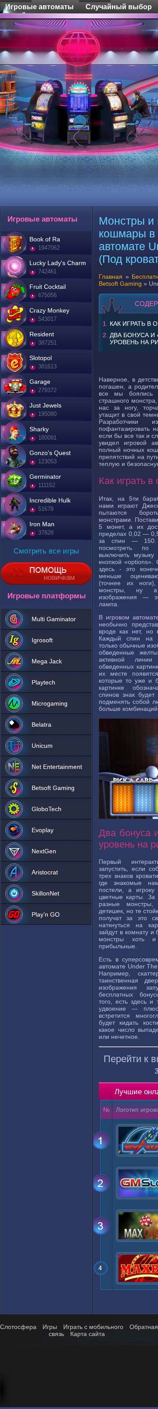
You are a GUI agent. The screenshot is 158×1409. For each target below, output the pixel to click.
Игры (50, 1326)
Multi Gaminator (54, 619)
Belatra (41, 724)
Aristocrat (45, 872)
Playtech (43, 682)
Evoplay (43, 830)
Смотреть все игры (46, 551)
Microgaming (50, 703)
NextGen (44, 851)
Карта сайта (87, 1333)
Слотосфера (18, 1326)
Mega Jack (47, 661)
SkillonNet (45, 893)
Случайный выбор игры (118, 1)
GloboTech (46, 808)
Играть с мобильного (93, 1326)
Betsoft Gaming (53, 787)
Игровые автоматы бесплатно (39, 1)
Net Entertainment (57, 766)
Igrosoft (42, 640)
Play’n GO (46, 914)
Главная (110, 276)
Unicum (42, 745)
